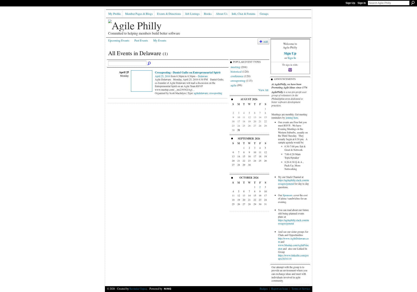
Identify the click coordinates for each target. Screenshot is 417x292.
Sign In (361, 3)
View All (263, 90)
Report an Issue (279, 288)
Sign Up (350, 3)
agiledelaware (201, 93)
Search (413, 3)
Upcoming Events (118, 40)
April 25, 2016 (162, 76)
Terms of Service (300, 288)
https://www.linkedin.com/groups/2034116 (293, 257)
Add (265, 41)
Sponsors (288, 195)
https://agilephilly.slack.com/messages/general (293, 181)
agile (234, 85)
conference (237, 76)
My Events (159, 40)
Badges (264, 288)
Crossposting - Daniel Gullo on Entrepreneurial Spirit (187, 72)
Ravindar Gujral (138, 288)
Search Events (149, 64)
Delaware (203, 76)
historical (236, 71)
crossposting (215, 93)
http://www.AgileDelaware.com (293, 240)
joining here (292, 117)
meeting (235, 67)
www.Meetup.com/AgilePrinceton (293, 246)
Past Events (141, 40)
